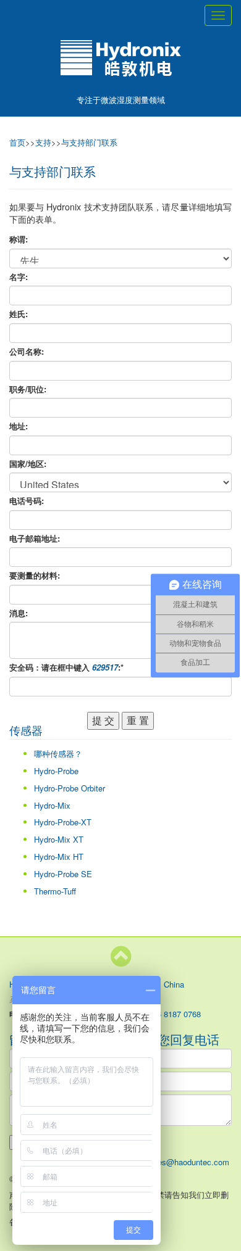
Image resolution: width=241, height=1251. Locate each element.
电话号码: (26, 500)
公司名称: (26, 351)
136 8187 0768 (174, 1014)
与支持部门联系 (89, 142)
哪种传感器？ (58, 753)
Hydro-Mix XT (58, 839)
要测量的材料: (34, 575)
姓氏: (18, 314)
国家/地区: (27, 463)
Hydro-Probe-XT (62, 822)
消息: (18, 613)
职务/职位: (27, 389)
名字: (18, 277)
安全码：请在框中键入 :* (66, 667)
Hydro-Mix (52, 805)
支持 (43, 142)
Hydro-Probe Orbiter (69, 788)
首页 (17, 142)
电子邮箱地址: (34, 538)
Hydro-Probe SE (63, 874)
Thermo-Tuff (55, 891)
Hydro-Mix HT (58, 856)
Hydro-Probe (56, 771)
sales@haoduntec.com (188, 1162)
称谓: (18, 239)
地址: (18, 426)
